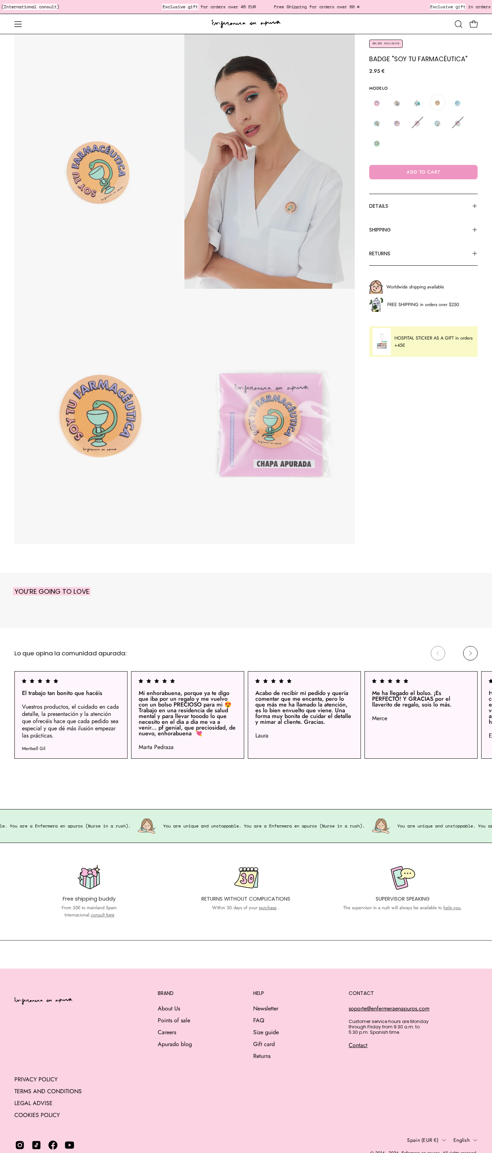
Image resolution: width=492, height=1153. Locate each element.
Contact (358, 1045)
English (461, 1140)
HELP (258, 993)
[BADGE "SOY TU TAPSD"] (438, 122)
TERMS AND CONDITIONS (48, 1091)
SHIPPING (380, 229)
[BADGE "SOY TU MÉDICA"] (377, 122)
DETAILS (378, 206)
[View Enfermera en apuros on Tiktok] (36, 1145)
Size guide (266, 1032)
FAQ (258, 1020)
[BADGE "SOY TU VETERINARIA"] (377, 143)
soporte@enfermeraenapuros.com (389, 1008)
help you (452, 907)
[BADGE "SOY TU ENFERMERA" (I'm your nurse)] (397, 102)
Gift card (264, 1044)
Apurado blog (175, 1044)
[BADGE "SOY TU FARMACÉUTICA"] (438, 102)
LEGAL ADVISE (33, 1103)
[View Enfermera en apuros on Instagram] (19, 1145)
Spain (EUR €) (422, 1140)
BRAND (166, 993)
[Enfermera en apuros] (246, 24)
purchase (268, 907)
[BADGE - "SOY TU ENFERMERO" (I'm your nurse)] (417, 102)
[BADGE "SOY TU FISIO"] (458, 102)
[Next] (470, 653)
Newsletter (265, 1008)
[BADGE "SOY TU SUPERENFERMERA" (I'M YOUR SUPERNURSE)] (417, 122)
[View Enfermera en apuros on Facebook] (53, 1145)
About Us (169, 1008)
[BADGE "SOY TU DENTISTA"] (377, 102)
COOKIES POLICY (37, 1115)
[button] (458, 24)
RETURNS (379, 253)
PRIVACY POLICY (36, 1079)
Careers (167, 1032)
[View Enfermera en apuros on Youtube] (69, 1145)
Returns (261, 1056)
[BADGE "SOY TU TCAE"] (458, 122)
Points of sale (174, 1020)
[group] (246, 715)
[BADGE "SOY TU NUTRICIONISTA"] (397, 122)
